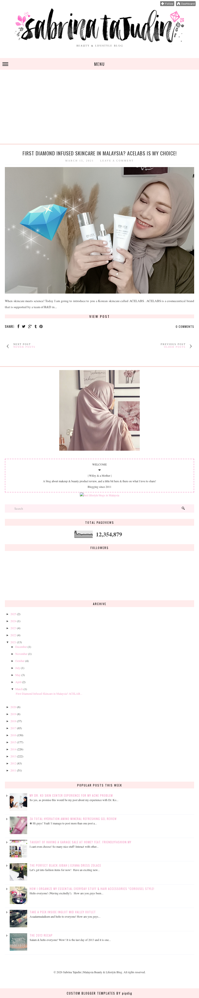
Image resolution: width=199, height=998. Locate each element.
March (19, 689)
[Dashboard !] (186, 5)
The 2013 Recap (41, 935)
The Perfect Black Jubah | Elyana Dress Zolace (65, 865)
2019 (13, 714)
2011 (13, 770)
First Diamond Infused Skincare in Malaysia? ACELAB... (49, 693)
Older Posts (175, 347)
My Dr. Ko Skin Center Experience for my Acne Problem (71, 795)
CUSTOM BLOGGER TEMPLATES (91, 993)
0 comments (185, 326)
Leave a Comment (117, 160)
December (21, 647)
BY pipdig (124, 993)
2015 (13, 742)
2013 (13, 756)
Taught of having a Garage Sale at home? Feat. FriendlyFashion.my (80, 842)
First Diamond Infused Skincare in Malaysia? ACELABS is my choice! (100, 153)
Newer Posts (24, 347)
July (17, 668)
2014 (13, 749)
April (18, 682)
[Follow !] (167, 5)
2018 (13, 721)
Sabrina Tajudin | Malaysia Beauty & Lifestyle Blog (92, 972)
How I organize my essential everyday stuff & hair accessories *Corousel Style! (92, 889)
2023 (13, 628)
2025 (13, 614)
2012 (13, 763)
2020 (13, 707)
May (18, 675)
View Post (99, 316)
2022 (13, 635)
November (21, 654)
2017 (13, 728)
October (20, 661)
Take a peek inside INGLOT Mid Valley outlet (63, 912)
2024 (13, 621)
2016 (13, 735)
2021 (13, 642)
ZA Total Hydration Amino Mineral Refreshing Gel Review (73, 819)
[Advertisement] (99, 110)
